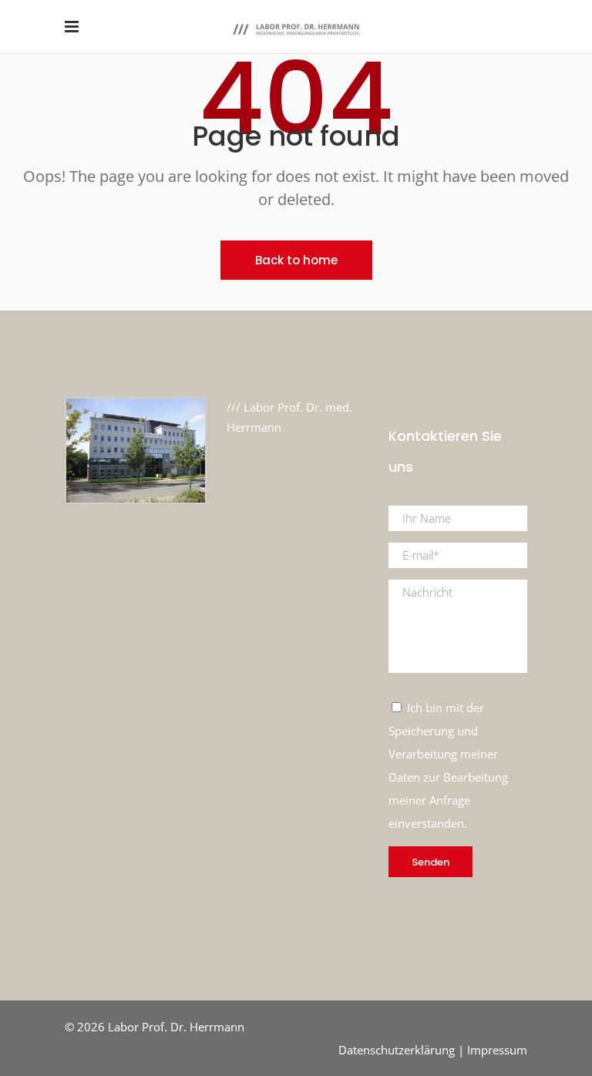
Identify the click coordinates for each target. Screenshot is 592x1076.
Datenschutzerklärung (396, 1050)
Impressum (497, 1050)
